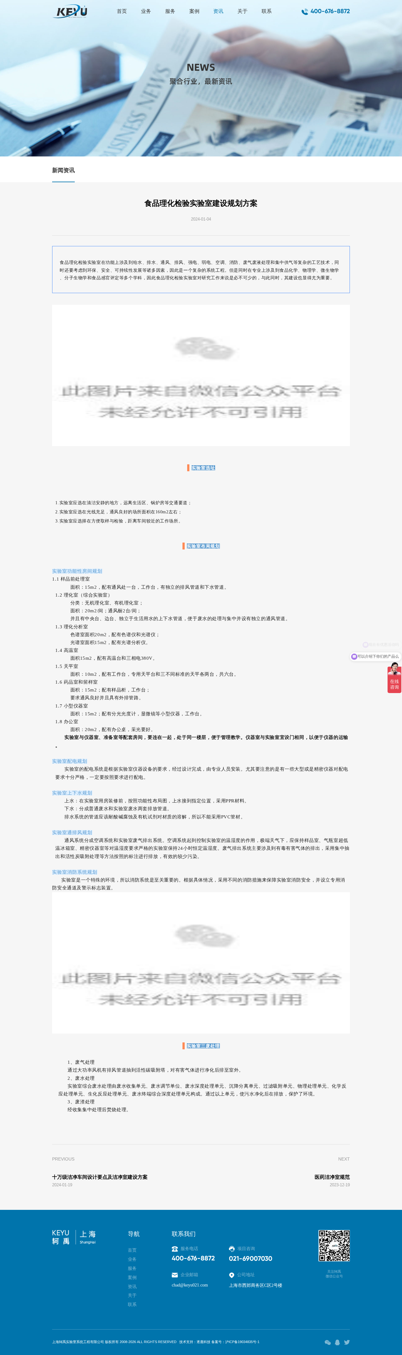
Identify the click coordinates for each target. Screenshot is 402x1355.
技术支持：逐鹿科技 (194, 1342)
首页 (122, 11)
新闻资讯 (63, 170)
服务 (170, 11)
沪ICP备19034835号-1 (242, 1342)
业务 (146, 11)
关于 (242, 11)
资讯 (218, 11)
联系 (267, 11)
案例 (194, 11)
